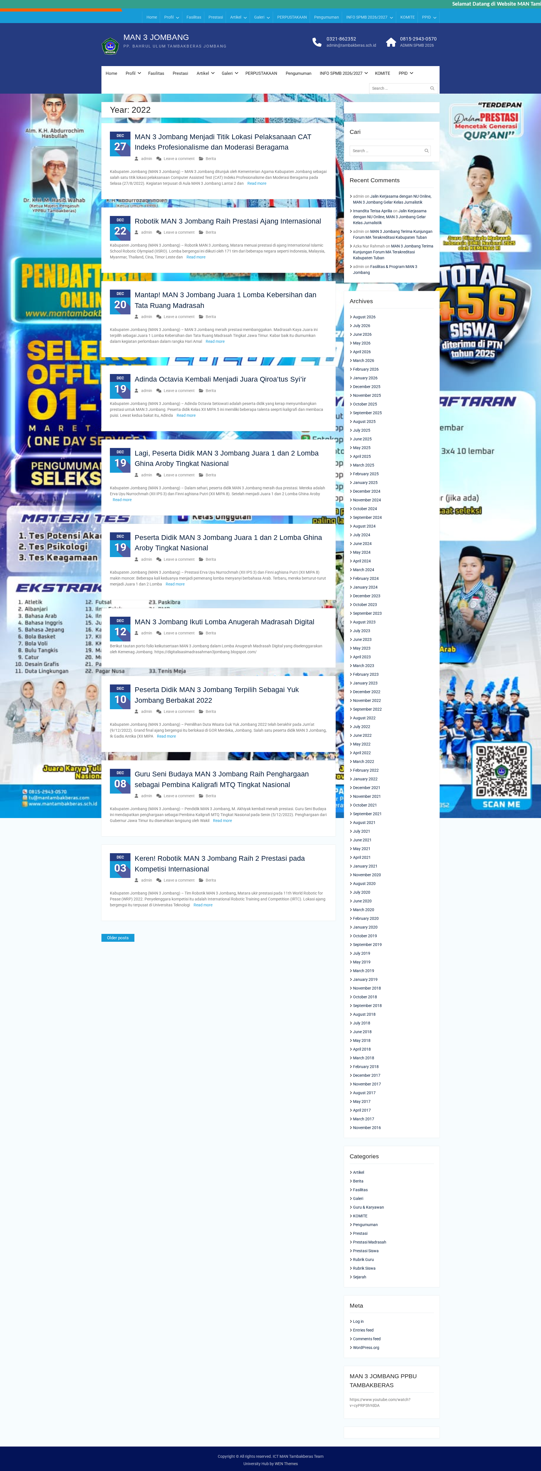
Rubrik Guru (363, 1259)
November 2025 (367, 395)
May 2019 (362, 962)
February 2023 (366, 674)
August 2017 (364, 1093)
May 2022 (362, 744)
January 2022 (365, 779)
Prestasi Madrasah (369, 1242)
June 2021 (362, 840)
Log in (358, 1321)
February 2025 (366, 474)
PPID (426, 17)
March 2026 (363, 360)
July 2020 (361, 892)
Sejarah (359, 1277)
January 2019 (365, 979)
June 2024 (362, 543)
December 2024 (366, 491)
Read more (256, 183)
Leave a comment (179, 158)
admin (146, 158)
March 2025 (363, 465)
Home (152, 17)
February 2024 (366, 578)
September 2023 (367, 613)
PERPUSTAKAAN (292, 17)
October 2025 (365, 404)
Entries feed (363, 1330)
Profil (169, 17)
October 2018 (365, 997)
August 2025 (364, 421)
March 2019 (363, 970)
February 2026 (366, 369)
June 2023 (362, 639)
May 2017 (362, 1101)
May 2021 (362, 848)
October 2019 (365, 936)
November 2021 (367, 796)
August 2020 (364, 883)
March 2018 (363, 1058)
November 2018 (367, 988)
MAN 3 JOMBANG (156, 37)
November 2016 (367, 1127)
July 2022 (361, 726)
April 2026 (362, 352)
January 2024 (365, 587)
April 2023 (362, 657)
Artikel (235, 17)
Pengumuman (326, 17)
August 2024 (364, 526)
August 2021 (364, 822)
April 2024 (362, 561)
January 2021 (365, 866)
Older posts (118, 937)
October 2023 (365, 604)
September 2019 (367, 944)
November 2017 (367, 1084)
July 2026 (361, 325)
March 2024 (363, 569)
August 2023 (364, 622)
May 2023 (362, 648)
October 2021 (365, 805)
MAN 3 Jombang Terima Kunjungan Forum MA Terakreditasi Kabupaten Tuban (393, 252)
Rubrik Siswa (364, 1268)
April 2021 (362, 857)
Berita (211, 158)
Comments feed (367, 1339)
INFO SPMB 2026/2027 (366, 17)
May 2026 (362, 343)
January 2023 (365, 683)
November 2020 (367, 875)
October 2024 (365, 508)
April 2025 (362, 456)
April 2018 (362, 1049)
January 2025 (365, 482)
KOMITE (407, 17)
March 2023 (363, 665)
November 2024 (367, 500)
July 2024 (361, 535)
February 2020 (366, 918)
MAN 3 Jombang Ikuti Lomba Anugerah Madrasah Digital (224, 622)
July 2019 (361, 953)
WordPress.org (366, 1347)
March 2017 (363, 1119)
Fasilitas (194, 17)
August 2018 (364, 1014)
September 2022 (367, 709)
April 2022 (362, 753)
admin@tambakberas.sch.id (351, 45)
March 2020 (363, 909)
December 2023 (366, 596)
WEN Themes (286, 1463)
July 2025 (361, 430)
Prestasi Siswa (366, 1251)
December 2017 (366, 1075)
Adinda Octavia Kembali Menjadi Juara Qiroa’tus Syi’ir (220, 379)
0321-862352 (341, 39)
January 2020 (365, 927)
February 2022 (366, 770)
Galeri (259, 17)
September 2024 (367, 517)
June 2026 (362, 334)
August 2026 (364, 317)
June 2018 (362, 1032)
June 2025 (362, 439)
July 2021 (361, 831)
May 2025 (362, 447)
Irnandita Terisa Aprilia (372, 211)
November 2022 (367, 700)
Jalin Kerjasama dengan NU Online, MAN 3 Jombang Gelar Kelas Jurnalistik (390, 217)
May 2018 (362, 1040)
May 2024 (362, 552)
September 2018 (367, 1005)
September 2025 (367, 413)
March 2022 (363, 761)
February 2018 (366, 1066)
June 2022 (362, 735)
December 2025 (366, 386)
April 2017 (362, 1110)
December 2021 (366, 787)
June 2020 (362, 901)
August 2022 (364, 718)
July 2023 (361, 631)
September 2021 (367, 814)
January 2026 (365, 378)
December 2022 (366, 692)
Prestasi (216, 17)
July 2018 (361, 1023)
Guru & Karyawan (368, 1207)
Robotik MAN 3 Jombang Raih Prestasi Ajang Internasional (228, 221)
